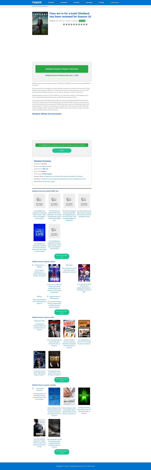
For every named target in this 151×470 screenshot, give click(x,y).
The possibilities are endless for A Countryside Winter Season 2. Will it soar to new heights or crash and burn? (39, 214)
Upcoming (89, 2)
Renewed (51, 2)
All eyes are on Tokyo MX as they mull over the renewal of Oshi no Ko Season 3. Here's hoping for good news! (54, 288)
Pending (101, 2)
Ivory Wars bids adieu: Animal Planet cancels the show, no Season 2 (54, 373)
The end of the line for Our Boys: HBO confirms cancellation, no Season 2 (69, 270)
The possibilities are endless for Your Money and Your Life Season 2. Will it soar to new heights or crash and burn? (39, 247)
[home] (37, 3)
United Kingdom (47, 174)
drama (44, 181)
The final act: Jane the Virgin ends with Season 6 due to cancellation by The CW (63, 179)
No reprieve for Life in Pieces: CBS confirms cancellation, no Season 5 (63, 176)
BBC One (45, 169)
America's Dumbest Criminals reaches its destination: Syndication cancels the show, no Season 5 (69, 343)
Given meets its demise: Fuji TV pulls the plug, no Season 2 (39, 301)
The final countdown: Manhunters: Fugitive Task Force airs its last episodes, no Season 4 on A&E (39, 442)
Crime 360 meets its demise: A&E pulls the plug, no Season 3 (39, 373)
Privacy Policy (83, 466)
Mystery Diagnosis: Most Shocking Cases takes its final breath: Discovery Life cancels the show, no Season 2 (54, 411)
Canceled (76, 2)
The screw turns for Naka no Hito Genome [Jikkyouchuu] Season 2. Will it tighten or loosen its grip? (84, 288)
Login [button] (112, 2)
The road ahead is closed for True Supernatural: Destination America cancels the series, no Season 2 (54, 443)
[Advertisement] (61, 50)
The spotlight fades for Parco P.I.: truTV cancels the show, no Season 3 (84, 341)
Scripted (43, 171)
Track (62, 150)
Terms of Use (91, 466)
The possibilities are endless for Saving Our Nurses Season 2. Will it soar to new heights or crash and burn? (54, 244)
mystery (52, 181)
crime (48, 181)
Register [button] (116, 2)
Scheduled (64, 2)
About (76, 466)
